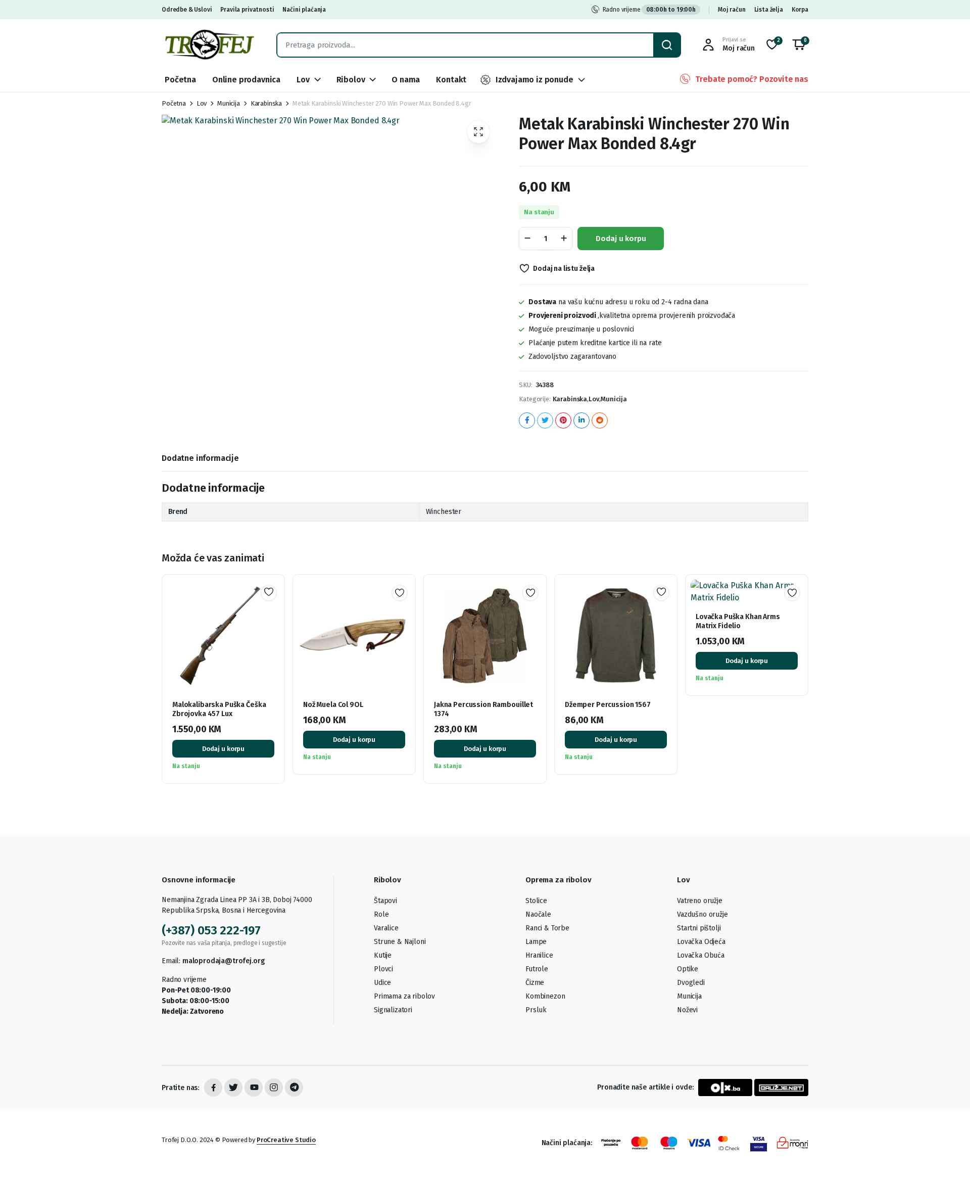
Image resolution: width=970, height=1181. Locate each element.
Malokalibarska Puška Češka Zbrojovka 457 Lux (219, 709)
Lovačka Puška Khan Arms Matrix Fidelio (738, 621)
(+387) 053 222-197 (211, 930)
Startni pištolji (698, 928)
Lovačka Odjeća (701, 941)
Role (381, 914)
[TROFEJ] (209, 44)
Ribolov (350, 79)
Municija (228, 103)
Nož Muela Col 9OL (333, 704)
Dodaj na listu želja (564, 268)
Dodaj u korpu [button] (223, 748)
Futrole (536, 969)
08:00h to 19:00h (671, 9)
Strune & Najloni (399, 941)
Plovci (383, 969)
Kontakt (451, 79)
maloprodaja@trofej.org (223, 961)
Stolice (536, 900)
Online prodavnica (246, 79)
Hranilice (539, 955)
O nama (406, 79)
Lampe (536, 941)
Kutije (383, 955)
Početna (180, 79)
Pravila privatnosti (247, 9)
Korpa (800, 9)
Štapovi (385, 900)
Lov (303, 79)
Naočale (538, 914)
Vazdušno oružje (702, 914)
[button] (798, 45)
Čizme (534, 982)
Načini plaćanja (304, 9)
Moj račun (732, 9)
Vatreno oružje (699, 900)
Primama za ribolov (404, 996)
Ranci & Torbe (547, 928)
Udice (382, 982)
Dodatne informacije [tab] (200, 458)
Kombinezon (545, 996)
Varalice (386, 928)
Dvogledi (691, 982)
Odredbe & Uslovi (187, 9)
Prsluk (536, 1010)
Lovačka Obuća (700, 955)
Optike (687, 969)
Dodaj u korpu (621, 238)
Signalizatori (393, 1010)
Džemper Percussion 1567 (608, 704)
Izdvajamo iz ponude (534, 79)
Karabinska (266, 103)
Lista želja (768, 9)
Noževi (687, 1010)
